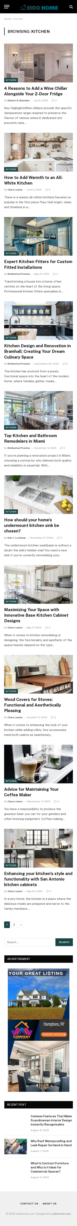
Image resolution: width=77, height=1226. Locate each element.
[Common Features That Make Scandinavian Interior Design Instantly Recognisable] (15, 1121)
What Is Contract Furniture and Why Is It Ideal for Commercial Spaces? (50, 1167)
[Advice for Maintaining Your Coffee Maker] (38, 764)
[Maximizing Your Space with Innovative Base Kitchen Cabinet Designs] (38, 584)
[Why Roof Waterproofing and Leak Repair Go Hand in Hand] (15, 1146)
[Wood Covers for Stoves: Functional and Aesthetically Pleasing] (38, 674)
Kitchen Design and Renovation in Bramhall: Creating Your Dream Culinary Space (37, 351)
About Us (50, 1203)
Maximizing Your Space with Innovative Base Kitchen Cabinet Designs (36, 615)
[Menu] (6, 6)
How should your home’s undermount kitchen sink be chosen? (31, 525)
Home (7, 18)
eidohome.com (61, 1213)
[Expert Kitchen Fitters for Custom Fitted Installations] (38, 236)
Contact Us (29, 1203)
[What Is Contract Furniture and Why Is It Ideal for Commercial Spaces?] (15, 1168)
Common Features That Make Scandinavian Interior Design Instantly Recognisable (51, 1120)
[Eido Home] (38, 6)
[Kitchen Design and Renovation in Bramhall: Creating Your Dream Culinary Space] (38, 320)
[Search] (71, 6)
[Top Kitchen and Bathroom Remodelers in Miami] (38, 410)
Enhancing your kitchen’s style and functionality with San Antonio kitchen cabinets (38, 879)
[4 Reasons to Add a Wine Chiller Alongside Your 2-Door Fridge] (38, 63)
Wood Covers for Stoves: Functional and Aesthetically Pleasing (32, 705)
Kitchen (11, 80)
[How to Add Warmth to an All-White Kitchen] (38, 152)
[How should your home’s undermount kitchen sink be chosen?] (38, 494)
